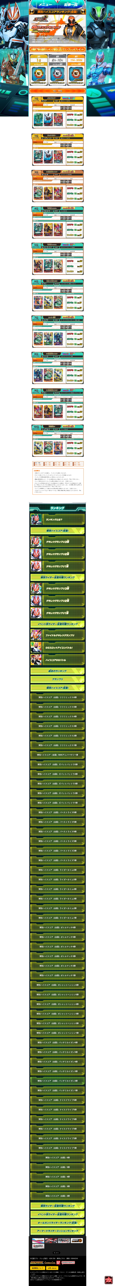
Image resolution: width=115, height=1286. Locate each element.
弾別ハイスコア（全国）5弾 (57, 1167)
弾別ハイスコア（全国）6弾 (57, 1157)
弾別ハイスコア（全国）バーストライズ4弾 (57, 831)
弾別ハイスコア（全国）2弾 (57, 1196)
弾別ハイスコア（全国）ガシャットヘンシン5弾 (58, 994)
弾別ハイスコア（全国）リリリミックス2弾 (58, 735)
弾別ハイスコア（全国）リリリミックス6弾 (58, 697)
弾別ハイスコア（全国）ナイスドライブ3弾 (58, 1128)
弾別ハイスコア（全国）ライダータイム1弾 (57, 918)
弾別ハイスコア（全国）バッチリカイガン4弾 (58, 1061)
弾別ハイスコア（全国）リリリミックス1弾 (58, 745)
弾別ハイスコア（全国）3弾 (57, 1186)
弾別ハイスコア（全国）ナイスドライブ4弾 (58, 1119)
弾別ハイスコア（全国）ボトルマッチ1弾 (58, 975)
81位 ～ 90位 (67, 464)
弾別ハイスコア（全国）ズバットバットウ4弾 (58, 774)
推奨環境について (37, 1268)
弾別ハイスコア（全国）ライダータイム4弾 (57, 889)
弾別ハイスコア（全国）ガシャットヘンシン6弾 (58, 985)
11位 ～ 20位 (47, 462)
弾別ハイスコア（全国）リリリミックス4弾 (58, 716)
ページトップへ (109, 1280)
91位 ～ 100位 (77, 464)
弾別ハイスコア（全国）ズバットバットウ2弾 (58, 793)
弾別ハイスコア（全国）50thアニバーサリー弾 (57, 755)
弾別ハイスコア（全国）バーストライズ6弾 (57, 812)
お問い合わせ (52, 1268)
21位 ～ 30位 (57, 462)
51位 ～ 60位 (38, 464)
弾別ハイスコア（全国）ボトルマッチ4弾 (58, 946)
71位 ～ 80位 (57, 464)
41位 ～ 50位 (77, 462)
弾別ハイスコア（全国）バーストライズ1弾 (57, 860)
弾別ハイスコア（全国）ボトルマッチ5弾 (58, 937)
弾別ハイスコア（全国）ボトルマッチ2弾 (58, 965)
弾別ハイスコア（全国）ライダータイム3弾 (57, 898)
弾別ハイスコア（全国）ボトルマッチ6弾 (58, 927)
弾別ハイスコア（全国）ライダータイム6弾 (57, 870)
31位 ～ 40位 (67, 462)
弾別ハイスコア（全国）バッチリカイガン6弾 (58, 1042)
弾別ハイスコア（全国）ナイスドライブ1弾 (58, 1148)
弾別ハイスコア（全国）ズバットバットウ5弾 (58, 764)
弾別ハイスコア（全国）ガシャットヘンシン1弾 (58, 1033)
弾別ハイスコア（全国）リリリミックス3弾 (58, 726)
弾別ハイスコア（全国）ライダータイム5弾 (57, 879)
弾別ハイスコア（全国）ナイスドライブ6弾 (58, 1100)
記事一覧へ (72, 4)
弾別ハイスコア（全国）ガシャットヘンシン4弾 (58, 1004)
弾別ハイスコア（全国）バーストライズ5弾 (57, 822)
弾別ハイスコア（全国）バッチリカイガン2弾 (58, 1081)
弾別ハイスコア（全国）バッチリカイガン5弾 (58, 1052)
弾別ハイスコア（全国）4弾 (57, 1176)
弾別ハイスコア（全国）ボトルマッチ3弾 (58, 956)
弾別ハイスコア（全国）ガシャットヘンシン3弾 (58, 1013)
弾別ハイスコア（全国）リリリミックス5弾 (58, 707)
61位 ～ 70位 (47, 464)
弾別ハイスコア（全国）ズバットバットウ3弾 (58, 783)
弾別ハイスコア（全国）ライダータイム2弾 (57, 908)
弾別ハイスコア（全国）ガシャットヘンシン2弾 (58, 1023)
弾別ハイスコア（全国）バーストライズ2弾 (57, 850)
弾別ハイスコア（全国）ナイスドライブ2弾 (58, 1138)
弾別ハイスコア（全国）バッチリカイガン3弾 (58, 1071)
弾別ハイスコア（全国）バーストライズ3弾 (57, 841)
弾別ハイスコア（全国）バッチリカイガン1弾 (58, 1090)
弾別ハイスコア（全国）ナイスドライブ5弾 (58, 1109)
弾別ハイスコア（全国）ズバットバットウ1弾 (58, 802)
